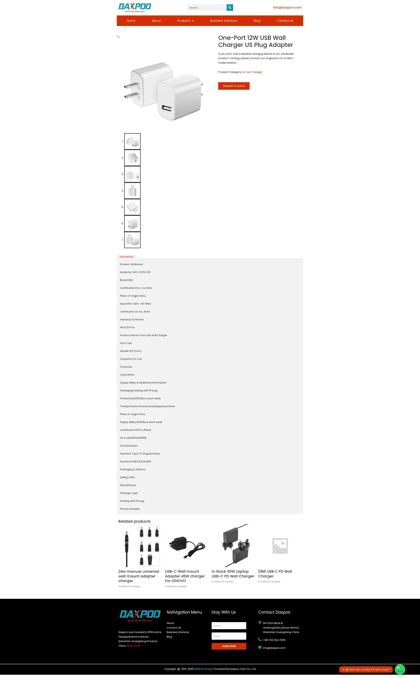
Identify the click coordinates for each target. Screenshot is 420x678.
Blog (257, 21)
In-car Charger (252, 72)
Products (183, 21)
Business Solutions (223, 21)
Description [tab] (127, 256)
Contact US (174, 627)
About (156, 21)
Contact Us (285, 21)
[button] (118, 36)
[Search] (230, 7)
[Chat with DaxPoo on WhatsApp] (400, 669)
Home (131, 21)
